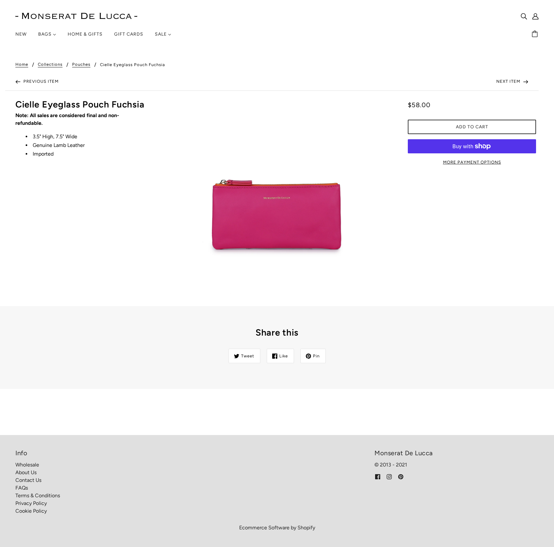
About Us (26, 472)
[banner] (76, 16)
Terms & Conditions (37, 495)
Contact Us (28, 480)
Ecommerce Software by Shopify (277, 528)
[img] (524, 16)
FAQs (21, 488)
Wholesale (27, 465)
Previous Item (40, 81)
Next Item (509, 81)
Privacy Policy (31, 503)
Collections (50, 64)
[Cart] (536, 34)
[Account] (535, 16)
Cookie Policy (31, 511)
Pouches (81, 64)
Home (21, 64)
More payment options (472, 162)
